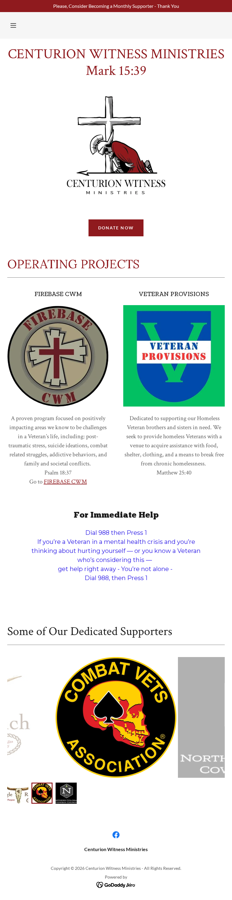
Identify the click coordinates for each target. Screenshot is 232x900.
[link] (116, 73)
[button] (13, 25)
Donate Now (116, 227)
